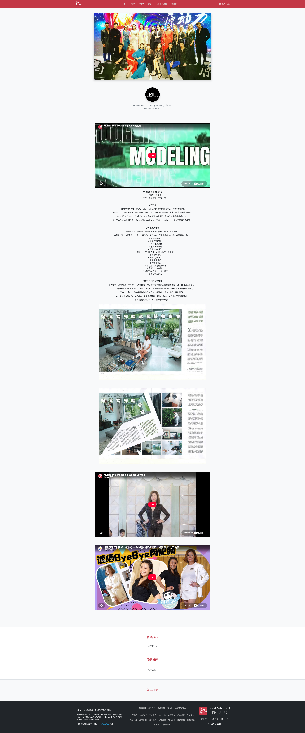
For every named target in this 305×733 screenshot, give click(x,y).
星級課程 (143, 720)
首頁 (125, 4)
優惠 (133, 4)
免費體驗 (191, 720)
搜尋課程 (151, 708)
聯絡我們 (224, 719)
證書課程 (152, 715)
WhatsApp (105, 724)
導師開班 (161, 708)
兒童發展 (143, 715)
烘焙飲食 (171, 715)
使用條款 (204, 719)
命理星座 (162, 720)
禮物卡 (174, 4)
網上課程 (157, 725)
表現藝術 (181, 715)
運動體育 (181, 720)
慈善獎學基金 (161, 4)
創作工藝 (162, 715)
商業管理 (171, 720)
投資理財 (152, 720)
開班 (150, 4)
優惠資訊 (142, 708)
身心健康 (191, 715)
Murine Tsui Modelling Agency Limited (152, 105)
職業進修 (167, 725)
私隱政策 (214, 719)
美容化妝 (133, 720)
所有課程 (133, 715)
